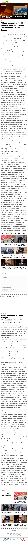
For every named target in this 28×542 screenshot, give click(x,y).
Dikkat (9, 487)
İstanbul (7, 233)
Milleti (19, 233)
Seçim (24, 233)
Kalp (14, 487)
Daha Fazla (4, 487)
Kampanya (13, 233)
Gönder (5, 289)
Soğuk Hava (4, 490)
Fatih (3, 233)
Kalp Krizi (19, 487)
